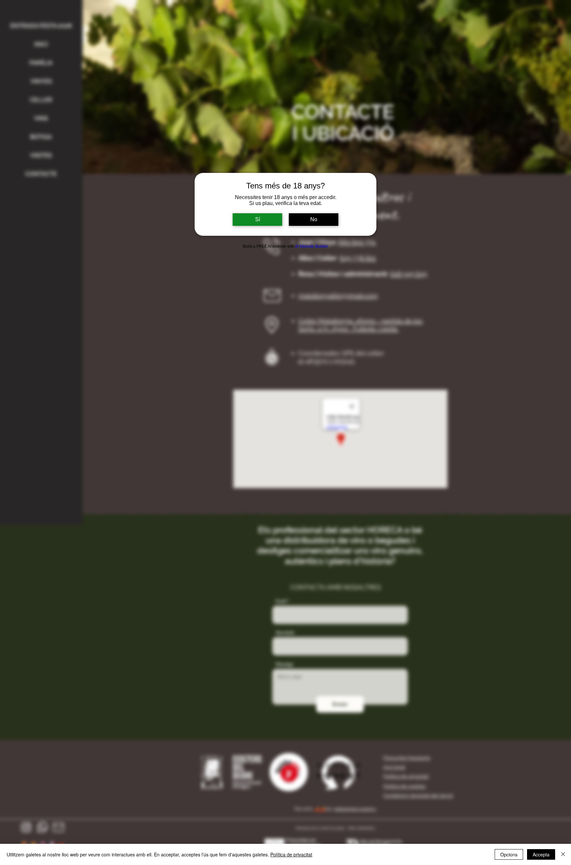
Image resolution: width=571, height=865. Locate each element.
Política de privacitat (291, 854)
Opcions (508, 854)
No (313, 219)
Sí (257, 219)
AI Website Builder (311, 246)
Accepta (541, 854)
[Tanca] (563, 854)
